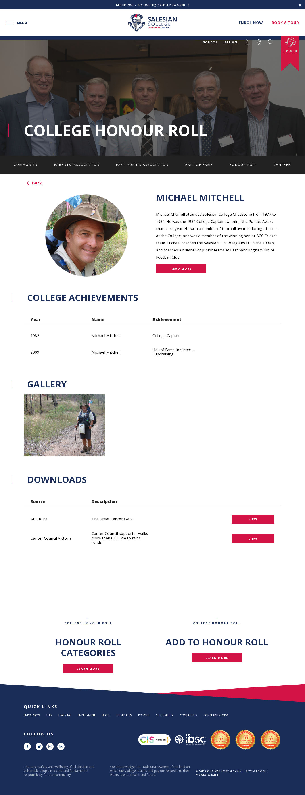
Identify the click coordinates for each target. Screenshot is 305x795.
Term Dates (124, 715)
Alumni (231, 42)
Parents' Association (77, 164)
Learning (64, 715)
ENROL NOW (251, 22)
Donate (210, 42)
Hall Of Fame (199, 164)
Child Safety (164, 715)
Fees (49, 715)
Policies (143, 715)
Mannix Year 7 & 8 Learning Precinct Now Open (151, 5)
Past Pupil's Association (142, 164)
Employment (86, 715)
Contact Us (188, 715)
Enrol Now (32, 715)
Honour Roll (243, 164)
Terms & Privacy (254, 770)
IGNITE (215, 774)
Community (26, 164)
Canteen (282, 164)
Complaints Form (215, 715)
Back (36, 183)
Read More (181, 269)
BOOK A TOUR (285, 22)
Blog (105, 715)
